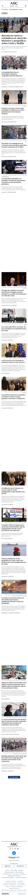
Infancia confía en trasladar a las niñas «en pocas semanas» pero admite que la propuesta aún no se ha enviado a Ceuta (14, 685)
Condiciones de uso (7, 874)
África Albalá (4, 538)
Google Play (21, 866)
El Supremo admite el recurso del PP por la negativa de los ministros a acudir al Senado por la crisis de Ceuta (14, 293)
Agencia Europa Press (6, 305)
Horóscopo (5, 884)
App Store (8, 866)
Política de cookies (19, 872)
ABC (3, 373)
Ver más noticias (14, 777)
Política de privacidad (9, 872)
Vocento (7, 870)
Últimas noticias (21, 884)
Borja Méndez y (5, 86)
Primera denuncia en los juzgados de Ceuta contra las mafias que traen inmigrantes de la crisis (14, 561)
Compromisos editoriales (21, 877)
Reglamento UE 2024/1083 (14, 875)
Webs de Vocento (22, 893)
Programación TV (13, 884)
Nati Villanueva (10, 734)
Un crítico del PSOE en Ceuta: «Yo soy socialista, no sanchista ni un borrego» (14, 328)
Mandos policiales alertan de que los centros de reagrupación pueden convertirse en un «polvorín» (14, 758)
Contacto (20, 870)
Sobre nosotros (13, 870)
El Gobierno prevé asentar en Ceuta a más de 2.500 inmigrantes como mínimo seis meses (13, 491)
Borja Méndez (5, 576)
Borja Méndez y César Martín (8, 612)
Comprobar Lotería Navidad (10, 883)
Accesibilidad (22, 874)
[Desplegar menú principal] (2, 6)
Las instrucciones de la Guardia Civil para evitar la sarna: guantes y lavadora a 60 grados (13, 396)
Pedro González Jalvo (12, 51)
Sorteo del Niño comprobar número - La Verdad (12, 890)
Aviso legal (15, 874)
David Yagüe (11, 86)
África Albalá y (5, 51)
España (5, 13)
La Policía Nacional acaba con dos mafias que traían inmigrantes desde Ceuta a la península (13, 600)
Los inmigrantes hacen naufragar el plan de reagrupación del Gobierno (12, 74)
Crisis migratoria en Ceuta (16, 9)
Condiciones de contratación (8, 877)
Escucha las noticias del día (16, 886)
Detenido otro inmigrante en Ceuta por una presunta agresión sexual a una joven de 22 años (14, 145)
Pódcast (24, 890)
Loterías (7, 886)
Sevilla (16, 6)
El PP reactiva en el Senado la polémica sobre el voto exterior (13, 361)
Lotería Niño (19, 881)
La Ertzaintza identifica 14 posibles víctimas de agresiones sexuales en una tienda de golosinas (13, 181)
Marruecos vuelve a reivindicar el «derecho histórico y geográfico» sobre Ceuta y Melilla (14, 39)
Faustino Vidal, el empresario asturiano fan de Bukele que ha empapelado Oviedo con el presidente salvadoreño (13, 527)
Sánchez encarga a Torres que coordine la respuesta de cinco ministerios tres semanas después (13, 111)
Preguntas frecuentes (14, 888)
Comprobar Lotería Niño (11, 881)
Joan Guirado (4, 121)
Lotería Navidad (20, 883)
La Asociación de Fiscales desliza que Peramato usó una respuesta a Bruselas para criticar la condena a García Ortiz (14, 722)
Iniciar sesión (25, 6)
